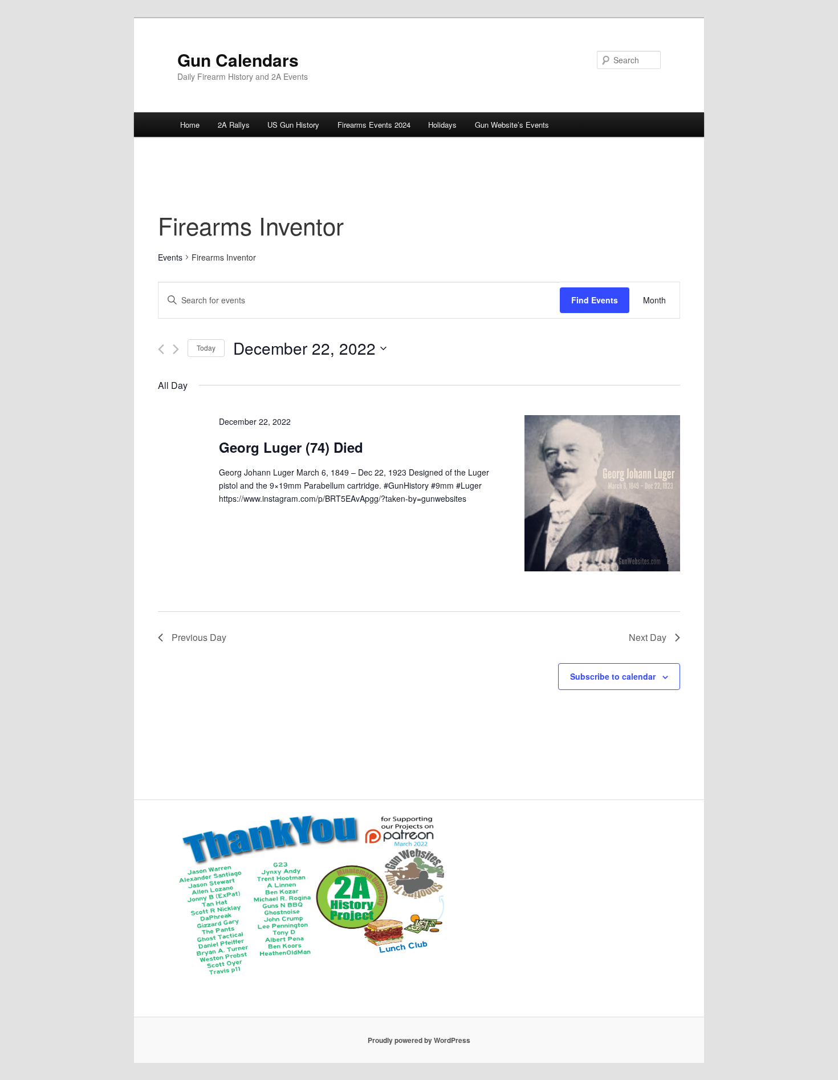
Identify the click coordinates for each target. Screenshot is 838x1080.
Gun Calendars (238, 59)
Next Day (647, 637)
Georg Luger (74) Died (291, 447)
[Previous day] (161, 349)
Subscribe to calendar (613, 676)
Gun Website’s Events (512, 124)
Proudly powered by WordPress (419, 1040)
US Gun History (293, 124)
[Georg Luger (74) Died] (602, 495)
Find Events (594, 300)
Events (170, 257)
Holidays (442, 124)
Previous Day (199, 637)
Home (190, 124)
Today (206, 347)
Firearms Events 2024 (373, 124)
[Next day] (176, 349)
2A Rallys (234, 124)
